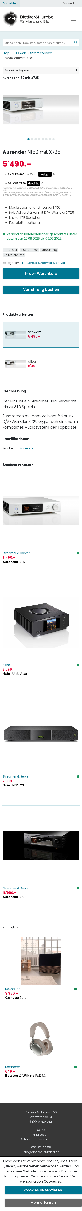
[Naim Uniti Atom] (41, 638)
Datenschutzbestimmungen (41, 1139)
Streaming (49, 250)
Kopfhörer (12, 1067)
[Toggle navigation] (73, 19)
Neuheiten (12, 989)
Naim (6, 665)
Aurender (14, 152)
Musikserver (29, 250)
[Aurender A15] (41, 526)
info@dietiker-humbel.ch (41, 1152)
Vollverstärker (14, 255)
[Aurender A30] (41, 861)
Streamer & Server (51, 263)
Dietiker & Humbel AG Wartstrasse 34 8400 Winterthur (41, 1117)
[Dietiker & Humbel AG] (33, 19)
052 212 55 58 (41, 1147)
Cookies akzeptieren (43, 1190)
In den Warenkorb (41, 273)
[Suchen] (74, 43)
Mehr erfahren (43, 1202)
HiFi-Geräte (28, 263)
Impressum (41, 1134)
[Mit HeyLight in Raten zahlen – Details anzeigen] (54, 174)
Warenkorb (71, 3)
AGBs (41, 1130)
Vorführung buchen (41, 289)
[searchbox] (36, 42)
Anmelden (10, 3)
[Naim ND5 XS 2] (41, 750)
